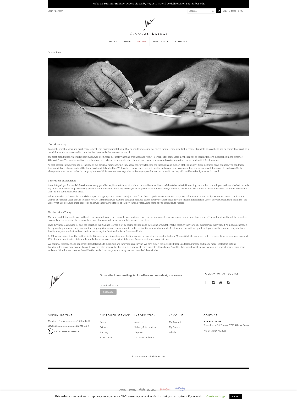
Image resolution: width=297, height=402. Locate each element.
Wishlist (173, 332)
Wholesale (161, 41)
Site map (104, 332)
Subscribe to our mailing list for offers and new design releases (141, 275)
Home (113, 41)
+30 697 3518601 (70, 331)
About (141, 41)
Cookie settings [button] (215, 396)
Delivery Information (145, 327)
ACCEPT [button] (236, 396)
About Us (138, 322)
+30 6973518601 (218, 330)
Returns (103, 327)
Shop (127, 41)
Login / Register (55, 10)
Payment (138, 332)
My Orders (174, 327)
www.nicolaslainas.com (152, 356)
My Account (175, 322)
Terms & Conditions (144, 337)
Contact (181, 41)
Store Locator (107, 337)
